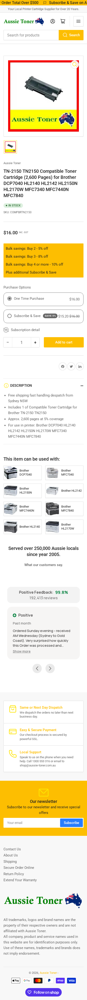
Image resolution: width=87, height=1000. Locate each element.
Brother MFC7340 (67, 472)
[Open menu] (78, 21)
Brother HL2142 (71, 490)
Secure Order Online (18, 868)
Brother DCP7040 (25, 472)
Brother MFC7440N (26, 508)
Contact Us (12, 849)
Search (74, 35)
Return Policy (13, 874)
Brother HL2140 (29, 526)
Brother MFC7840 (67, 508)
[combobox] (43, 35)
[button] (22, 651)
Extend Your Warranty (20, 880)
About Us (10, 855)
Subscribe (71, 823)
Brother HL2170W (67, 526)
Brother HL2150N (25, 490)
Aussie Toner (12, 163)
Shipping (10, 861)
